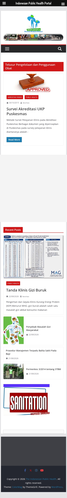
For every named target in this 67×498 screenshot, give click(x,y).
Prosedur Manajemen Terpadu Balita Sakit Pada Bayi (31, 352)
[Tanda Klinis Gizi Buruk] (33, 256)
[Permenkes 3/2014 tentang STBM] (13, 371)
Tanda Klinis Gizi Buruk (26, 290)
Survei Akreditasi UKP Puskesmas (26, 111)
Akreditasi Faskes (15, 97)
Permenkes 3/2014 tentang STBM (43, 369)
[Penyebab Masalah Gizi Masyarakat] (13, 331)
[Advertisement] (33, 188)
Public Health (31, 97)
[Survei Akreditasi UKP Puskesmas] (33, 83)
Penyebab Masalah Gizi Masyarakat (38, 328)
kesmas (26, 102)
